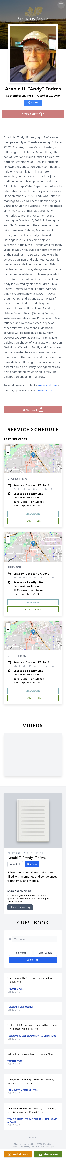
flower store (44, 390)
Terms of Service (41, 1146)
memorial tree (47, 385)
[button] (33, 455)
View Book (15, 864)
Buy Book (32, 864)
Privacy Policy (24, 1146)
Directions (33, 513)
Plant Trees (33, 520)
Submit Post (33, 959)
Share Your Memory (20, 907)
